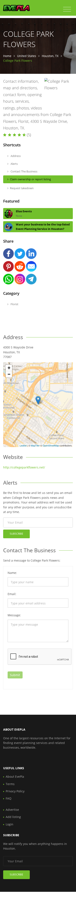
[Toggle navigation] (67, 9)
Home (7, 56)
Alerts (14, 164)
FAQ (8, 798)
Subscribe (16, 533)
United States (26, 56)
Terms (10, 784)
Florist (14, 304)
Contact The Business (23, 171)
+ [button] (9, 368)
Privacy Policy (15, 791)
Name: (12, 573)
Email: (12, 594)
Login (9, 824)
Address (15, 156)
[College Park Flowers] (38, 400)
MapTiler (35, 445)
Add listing (13, 817)
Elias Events (24, 211)
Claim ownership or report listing (30, 179)
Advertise (12, 810)
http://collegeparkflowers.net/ (24, 467)
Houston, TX (50, 56)
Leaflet (23, 445)
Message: (14, 615)
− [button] (9, 374)
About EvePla (15, 777)
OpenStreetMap (51, 445)
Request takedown (22, 188)
